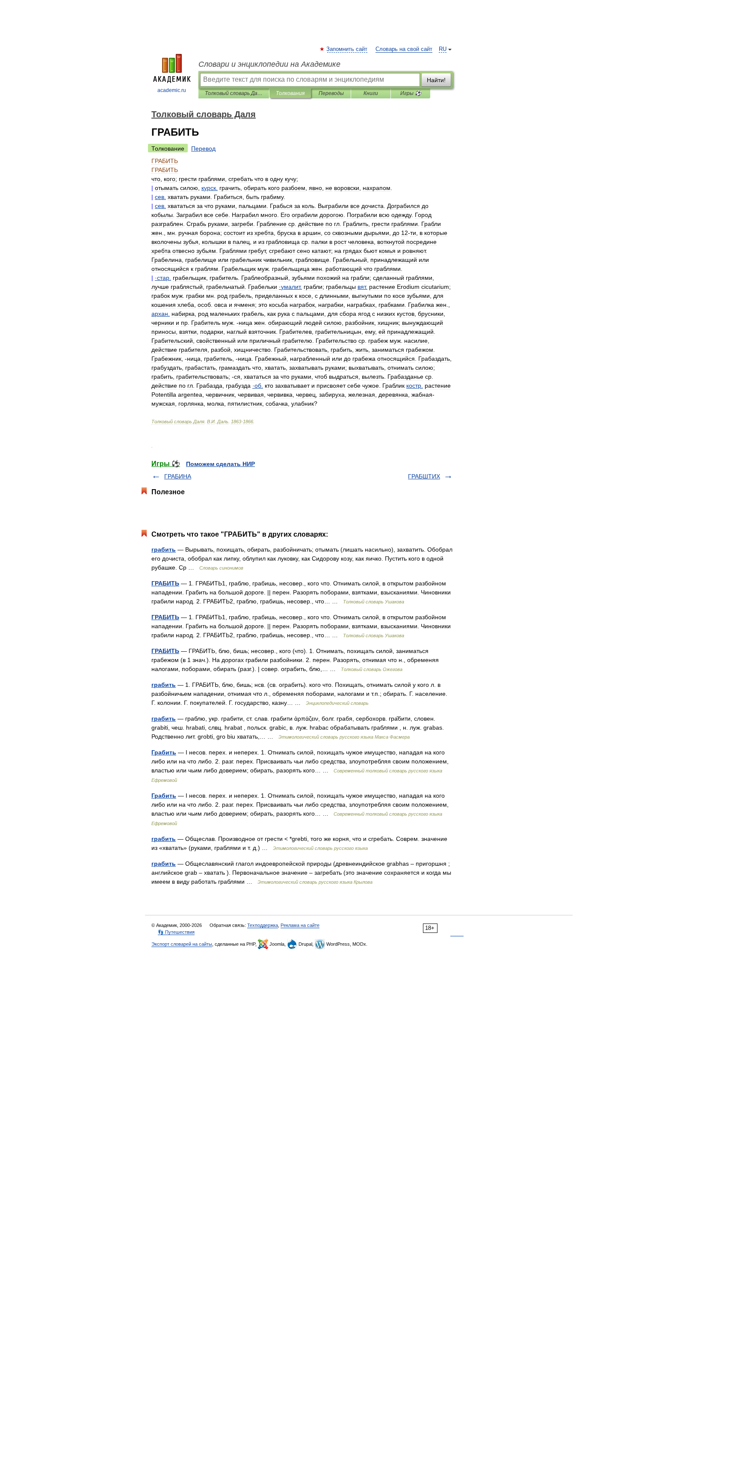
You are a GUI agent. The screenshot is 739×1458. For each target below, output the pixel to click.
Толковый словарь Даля (234, 93)
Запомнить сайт (347, 49)
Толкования (290, 93)
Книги (371, 93)
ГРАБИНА (177, 476)
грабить (163, 549)
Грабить (163, 752)
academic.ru (171, 90)
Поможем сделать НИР (220, 463)
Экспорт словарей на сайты (181, 944)
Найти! (436, 80)
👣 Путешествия (176, 932)
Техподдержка (262, 925)
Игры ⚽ (410, 93)
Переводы (331, 93)
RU (442, 49)
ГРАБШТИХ (424, 476)
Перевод (203, 148)
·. (163, 277)
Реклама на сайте (300, 925)
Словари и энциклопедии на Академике (269, 64)
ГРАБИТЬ (165, 583)
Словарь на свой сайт (403, 49)
